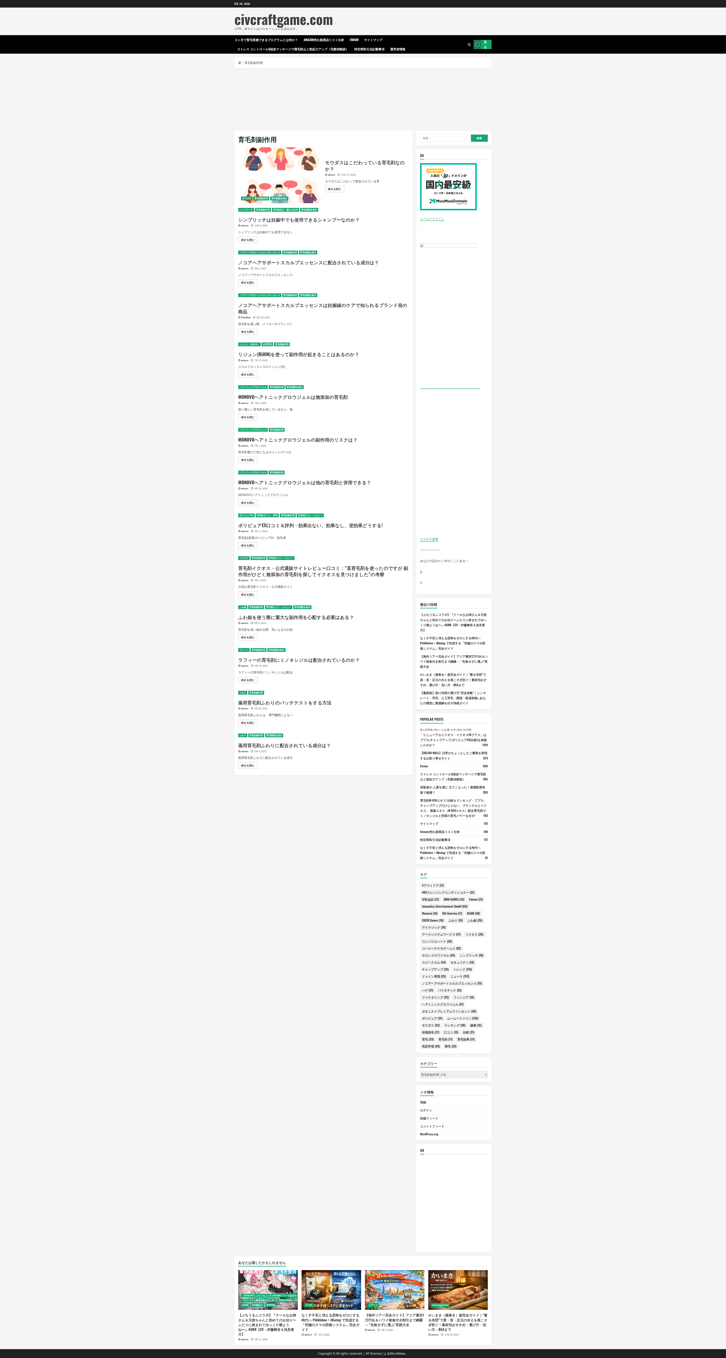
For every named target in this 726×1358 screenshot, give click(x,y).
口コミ (451, 1032)
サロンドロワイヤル (438, 955)
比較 (468, 1032)
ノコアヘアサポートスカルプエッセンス (259, 252)
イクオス (243, 558)
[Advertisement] (363, 98)
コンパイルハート (437, 941)
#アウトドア (433, 885)
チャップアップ (435, 969)
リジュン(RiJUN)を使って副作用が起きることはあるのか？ (298, 354)
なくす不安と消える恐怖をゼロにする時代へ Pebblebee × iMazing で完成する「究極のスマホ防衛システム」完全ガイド (452, 643)
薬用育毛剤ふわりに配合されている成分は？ (284, 745)
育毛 (428, 1039)
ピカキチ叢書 (429, 539)
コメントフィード (432, 1126)
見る (485, 44)
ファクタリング (435, 997)
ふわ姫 (242, 607)
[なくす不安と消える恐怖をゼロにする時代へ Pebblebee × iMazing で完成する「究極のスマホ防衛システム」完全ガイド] (331, 1290)
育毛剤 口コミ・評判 (267, 515)
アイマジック (434, 927)
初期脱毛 (430, 1032)
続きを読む (336, 189)
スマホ (309, 1305)
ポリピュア (432, 1018)
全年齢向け (257, 1305)
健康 (476, 1025)
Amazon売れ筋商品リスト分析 (324, 39)
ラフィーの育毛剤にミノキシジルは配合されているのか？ (299, 659)
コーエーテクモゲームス (441, 948)
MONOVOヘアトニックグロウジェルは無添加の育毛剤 (293, 396)
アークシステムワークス (441, 934)
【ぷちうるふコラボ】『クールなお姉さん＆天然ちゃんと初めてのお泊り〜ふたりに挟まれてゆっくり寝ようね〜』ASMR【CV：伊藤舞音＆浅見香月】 (267, 1324)
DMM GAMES (454, 899)
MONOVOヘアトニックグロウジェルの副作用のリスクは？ (298, 439)
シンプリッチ (246, 209)
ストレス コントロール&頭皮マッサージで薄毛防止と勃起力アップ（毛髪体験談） (293, 49)
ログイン (426, 1110)
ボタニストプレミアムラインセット (449, 1011)
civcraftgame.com (283, 19)
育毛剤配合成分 (279, 198)
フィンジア (464, 997)
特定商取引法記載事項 (369, 49)
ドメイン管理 (434, 976)
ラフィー (243, 649)
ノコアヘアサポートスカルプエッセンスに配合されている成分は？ (308, 262)
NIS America (452, 913)
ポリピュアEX (246, 515)
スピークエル (434, 962)
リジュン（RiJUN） (249, 344)
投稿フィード (429, 1118)
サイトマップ (373, 39)
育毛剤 (445, 1039)
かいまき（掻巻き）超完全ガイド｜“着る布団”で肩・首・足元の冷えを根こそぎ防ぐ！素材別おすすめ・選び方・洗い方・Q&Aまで (453, 679)
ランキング (454, 1025)
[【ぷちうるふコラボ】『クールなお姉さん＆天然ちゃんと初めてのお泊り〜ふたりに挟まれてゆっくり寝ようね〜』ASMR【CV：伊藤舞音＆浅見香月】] (268, 1290)
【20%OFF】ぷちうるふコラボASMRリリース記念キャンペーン (275, 1295)
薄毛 (450, 1046)
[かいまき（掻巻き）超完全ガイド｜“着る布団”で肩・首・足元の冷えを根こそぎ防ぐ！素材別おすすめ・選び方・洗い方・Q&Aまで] (458, 1290)
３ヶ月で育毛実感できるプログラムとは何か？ (266, 39)
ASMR (245, 1305)
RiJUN (473, 913)
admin (331, 174)
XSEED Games (433, 920)
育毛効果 (466, 1039)
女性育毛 (267, 344)
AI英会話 (430, 899)
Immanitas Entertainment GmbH (445, 906)
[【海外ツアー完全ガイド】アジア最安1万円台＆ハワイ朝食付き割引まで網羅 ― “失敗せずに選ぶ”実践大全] (394, 1290)
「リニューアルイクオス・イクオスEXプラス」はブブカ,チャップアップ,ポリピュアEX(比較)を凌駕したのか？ (453, 739)
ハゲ (427, 990)
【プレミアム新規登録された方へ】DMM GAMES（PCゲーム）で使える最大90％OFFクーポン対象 (293, 1300)
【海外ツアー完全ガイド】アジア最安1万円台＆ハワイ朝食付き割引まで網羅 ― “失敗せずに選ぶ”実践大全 (454, 661)
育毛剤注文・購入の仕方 (285, 209)
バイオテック (450, 990)
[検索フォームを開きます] (469, 44)
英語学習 (431, 1046)
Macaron (429, 913)
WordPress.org (429, 1134)
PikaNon (246, 317)
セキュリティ (462, 962)
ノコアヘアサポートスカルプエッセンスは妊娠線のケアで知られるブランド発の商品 (322, 308)
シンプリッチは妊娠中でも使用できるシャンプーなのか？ (299, 219)
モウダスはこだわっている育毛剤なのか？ (280, 175)
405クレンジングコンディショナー (448, 892)
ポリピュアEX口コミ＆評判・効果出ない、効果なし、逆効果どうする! (310, 525)
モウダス (246, 198)
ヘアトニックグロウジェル (253, 387)
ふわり (242, 692)
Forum (354, 39)
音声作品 (270, 1305)
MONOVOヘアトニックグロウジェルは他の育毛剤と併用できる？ (304, 482)
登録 (423, 1102)
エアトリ (373, 1305)
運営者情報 (397, 49)
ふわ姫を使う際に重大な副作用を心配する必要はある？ (296, 617)
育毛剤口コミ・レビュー (310, 515)
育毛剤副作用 (261, 198)
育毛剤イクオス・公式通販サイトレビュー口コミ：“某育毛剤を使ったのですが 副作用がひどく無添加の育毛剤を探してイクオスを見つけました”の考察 (323, 571)
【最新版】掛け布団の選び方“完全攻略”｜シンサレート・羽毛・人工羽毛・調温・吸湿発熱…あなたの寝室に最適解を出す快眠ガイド (453, 697)
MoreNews (397, 1353)
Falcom (476, 899)
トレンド (462, 969)
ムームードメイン (432, 218)
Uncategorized (440, 1305)
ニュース (460, 976)
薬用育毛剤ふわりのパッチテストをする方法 (284, 702)
